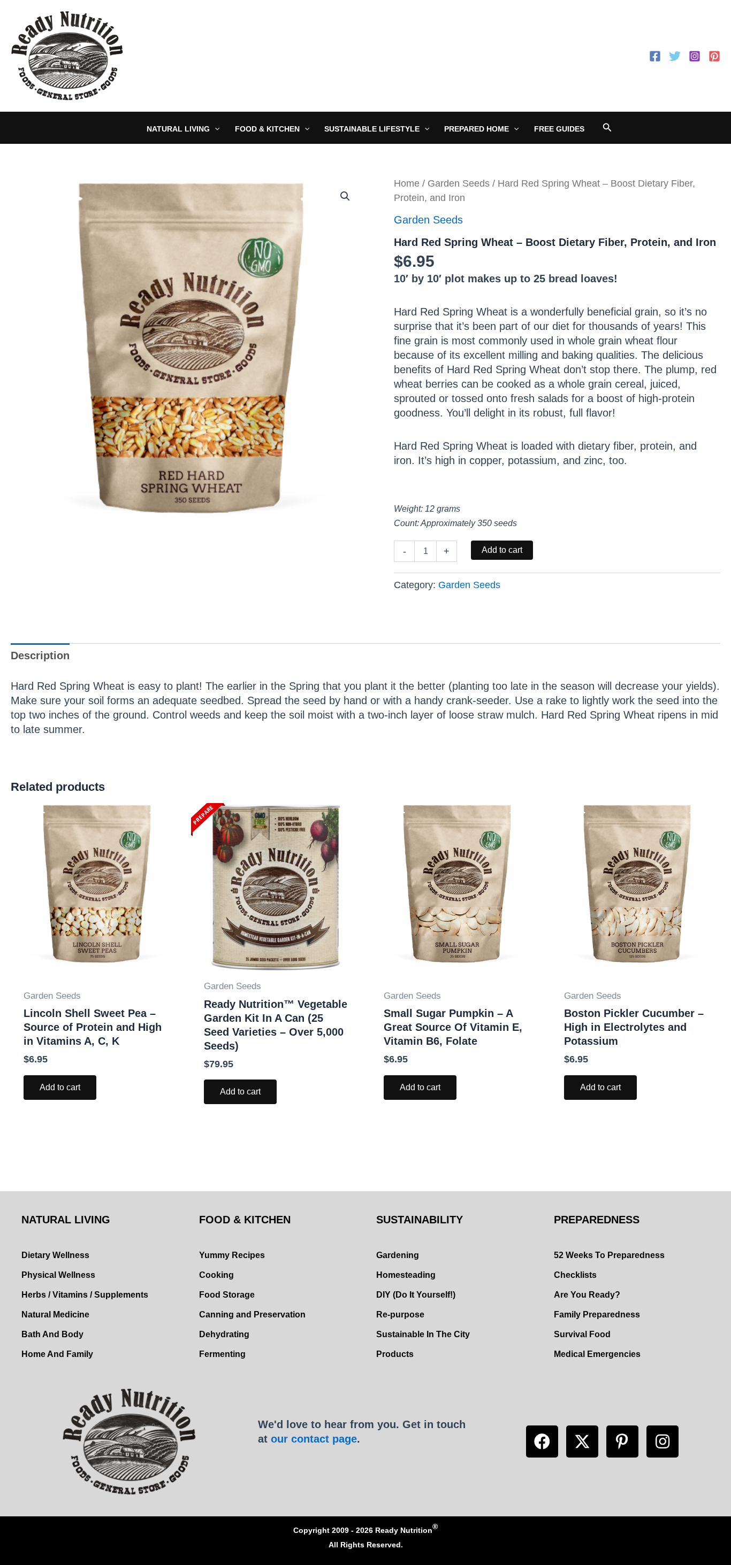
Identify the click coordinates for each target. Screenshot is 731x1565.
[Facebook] (655, 56)
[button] (542, 1441)
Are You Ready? (587, 1294)
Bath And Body (52, 1334)
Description (40, 655)
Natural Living (178, 129)
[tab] (40, 655)
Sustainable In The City (423, 1334)
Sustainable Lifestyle (372, 129)
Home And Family (57, 1354)
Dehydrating (224, 1334)
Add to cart (502, 549)
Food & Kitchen (267, 129)
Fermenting (222, 1354)
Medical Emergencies (597, 1354)
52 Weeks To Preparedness (609, 1255)
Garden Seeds (459, 183)
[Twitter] (675, 56)
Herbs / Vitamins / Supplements (84, 1294)
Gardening (397, 1255)
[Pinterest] (714, 56)
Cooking (216, 1274)
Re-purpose (400, 1314)
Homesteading (406, 1274)
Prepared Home (476, 129)
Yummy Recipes (232, 1255)
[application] (214, 129)
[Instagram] (694, 56)
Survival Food (582, 1334)
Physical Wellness (58, 1274)
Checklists (575, 1274)
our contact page (314, 1439)
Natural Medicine (55, 1314)
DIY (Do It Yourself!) (415, 1294)
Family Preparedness (597, 1314)
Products (395, 1354)
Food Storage (227, 1294)
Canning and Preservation (252, 1314)
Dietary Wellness (55, 1255)
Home (407, 183)
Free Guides (559, 129)
